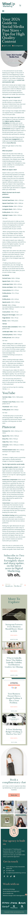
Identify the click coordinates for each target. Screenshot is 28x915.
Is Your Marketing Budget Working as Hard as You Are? (14, 731)
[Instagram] (7, 876)
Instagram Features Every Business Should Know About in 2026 (14, 627)
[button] (3, 11)
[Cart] (20, 5)
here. (8, 389)
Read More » (14, 635)
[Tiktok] (10, 876)
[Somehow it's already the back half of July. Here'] (7, 807)
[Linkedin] (14, 876)
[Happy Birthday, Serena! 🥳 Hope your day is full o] (20, 807)
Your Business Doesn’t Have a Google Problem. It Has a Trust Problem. (14, 698)
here (9, 476)
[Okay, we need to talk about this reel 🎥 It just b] (7, 820)
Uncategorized (18, 45)
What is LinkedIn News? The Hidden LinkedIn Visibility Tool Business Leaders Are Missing (14, 662)
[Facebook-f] (4, 876)
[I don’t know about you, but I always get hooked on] (20, 820)
